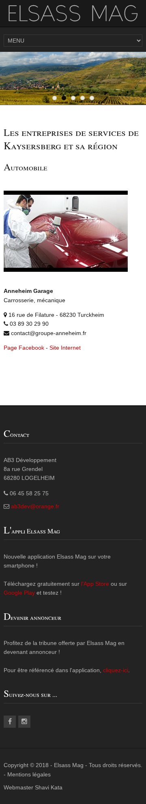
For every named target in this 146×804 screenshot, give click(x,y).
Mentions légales (29, 774)
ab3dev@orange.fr (35, 506)
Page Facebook (24, 347)
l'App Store (96, 583)
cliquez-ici (115, 670)
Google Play (19, 592)
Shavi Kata (48, 787)
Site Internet (65, 347)
